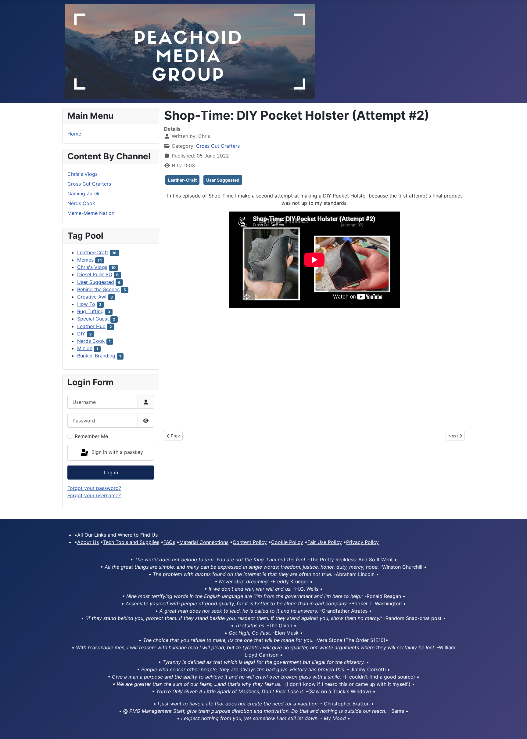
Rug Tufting (90, 311)
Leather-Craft (92, 252)
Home (74, 134)
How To (86, 304)
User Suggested (95, 282)
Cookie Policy (287, 542)
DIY (81, 334)
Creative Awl (91, 297)
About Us (88, 542)
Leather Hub (91, 326)
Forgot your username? (94, 495)
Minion (84, 348)
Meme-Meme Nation (90, 213)
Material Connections (203, 542)
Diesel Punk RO (94, 274)
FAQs (169, 542)
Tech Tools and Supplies (131, 542)
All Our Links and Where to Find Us (116, 535)
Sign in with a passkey (116, 452)
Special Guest (93, 319)
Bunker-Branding (96, 356)
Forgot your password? (94, 488)
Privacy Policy (362, 542)
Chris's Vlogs (82, 174)
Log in (111, 472)
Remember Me (91, 436)
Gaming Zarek (83, 193)
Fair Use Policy (324, 542)
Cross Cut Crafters (89, 184)
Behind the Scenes (98, 289)
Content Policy (250, 542)
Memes (85, 260)
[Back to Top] (516, 727)
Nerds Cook (81, 203)
